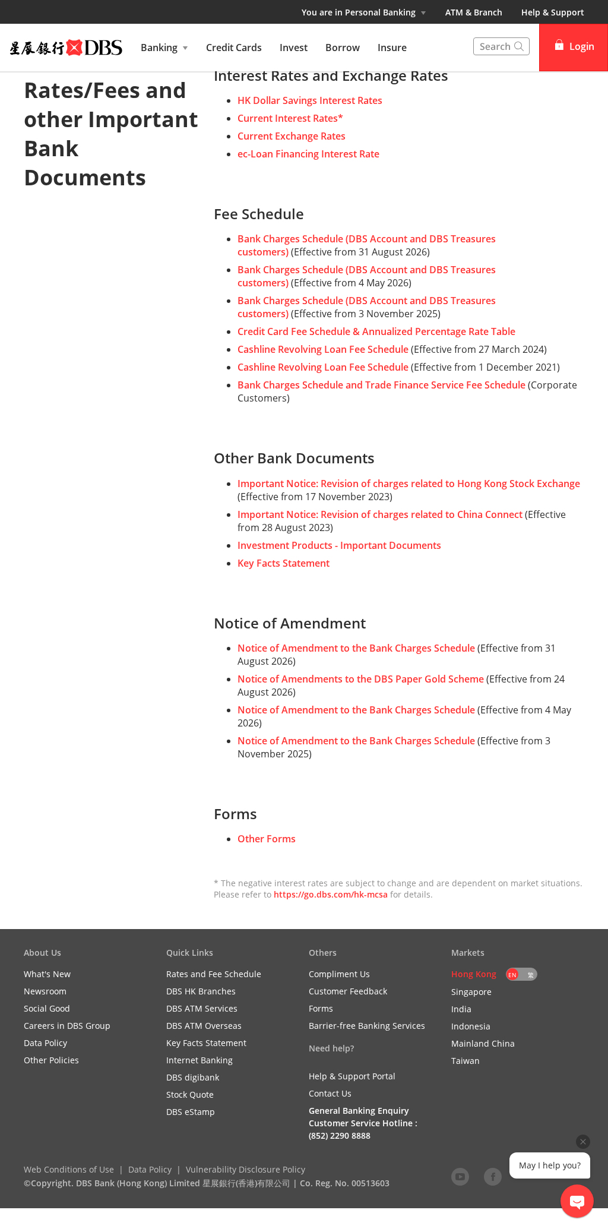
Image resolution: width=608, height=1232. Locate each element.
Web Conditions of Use (69, 1169)
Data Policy (150, 1169)
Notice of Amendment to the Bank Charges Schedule (356, 648)
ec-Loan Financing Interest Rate (308, 153)
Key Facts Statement (284, 563)
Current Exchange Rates (292, 136)
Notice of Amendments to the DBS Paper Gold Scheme (361, 679)
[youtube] (460, 1176)
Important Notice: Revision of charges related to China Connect (380, 514)
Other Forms (267, 838)
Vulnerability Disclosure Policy (245, 1169)
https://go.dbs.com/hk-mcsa (331, 894)
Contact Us (330, 1093)
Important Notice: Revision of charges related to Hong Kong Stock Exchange (409, 483)
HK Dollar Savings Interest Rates (310, 100)
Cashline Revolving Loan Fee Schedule (323, 349)
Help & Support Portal (352, 1076)
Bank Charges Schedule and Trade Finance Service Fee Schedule (381, 384)
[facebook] (493, 1176)
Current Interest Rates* (290, 118)
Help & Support (552, 12)
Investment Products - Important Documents (339, 545)
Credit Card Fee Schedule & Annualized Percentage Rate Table (376, 331)
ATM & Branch (473, 12)
